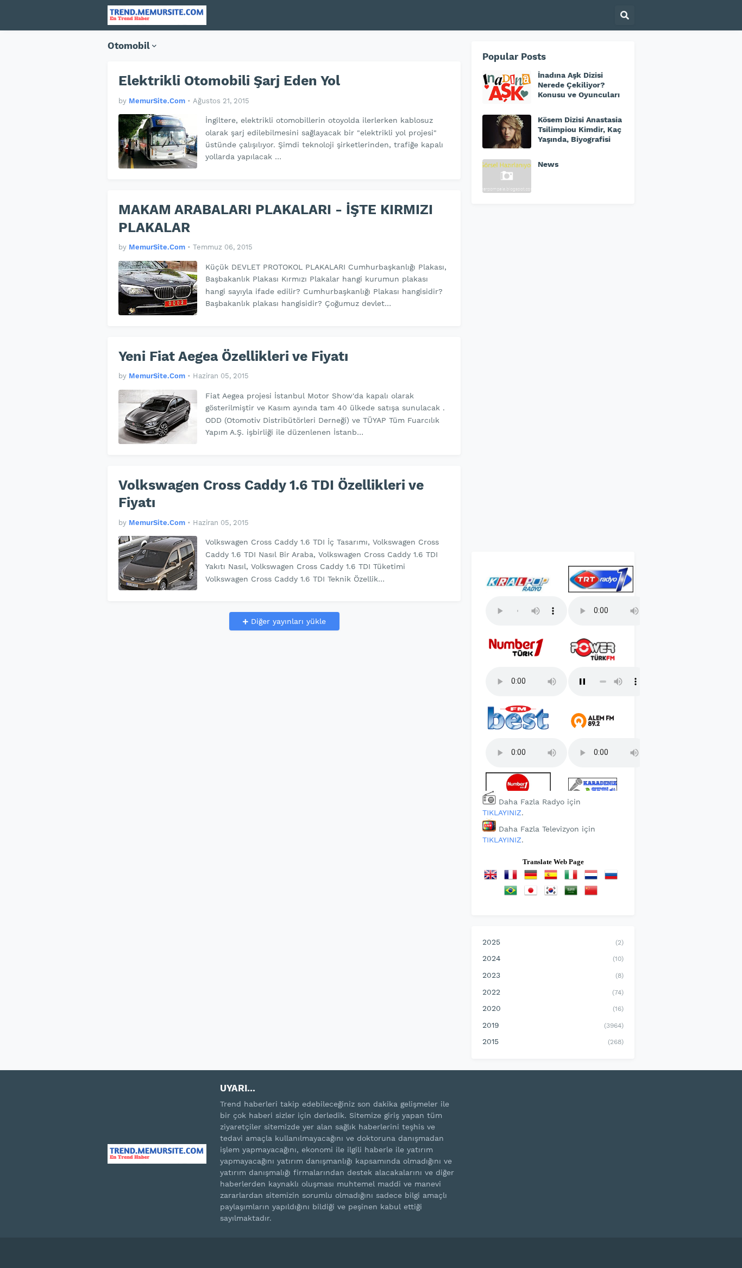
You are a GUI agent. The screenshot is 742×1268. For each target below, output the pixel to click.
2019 (553, 1025)
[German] (533, 878)
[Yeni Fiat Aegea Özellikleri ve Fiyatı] (157, 417)
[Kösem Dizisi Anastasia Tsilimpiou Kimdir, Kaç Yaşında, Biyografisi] (506, 131)
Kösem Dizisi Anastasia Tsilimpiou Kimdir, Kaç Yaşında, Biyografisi (580, 129)
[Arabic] (573, 894)
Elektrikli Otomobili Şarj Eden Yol (229, 81)
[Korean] (553, 894)
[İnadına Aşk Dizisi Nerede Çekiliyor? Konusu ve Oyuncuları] (506, 87)
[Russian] (613, 878)
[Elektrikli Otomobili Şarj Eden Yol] (157, 141)
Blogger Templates (224, 1245)
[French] (512, 878)
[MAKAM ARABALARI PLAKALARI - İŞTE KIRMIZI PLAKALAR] (157, 288)
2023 (553, 975)
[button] (624, 15)
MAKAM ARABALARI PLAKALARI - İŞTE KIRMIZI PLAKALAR (275, 218)
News (548, 164)
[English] (492, 878)
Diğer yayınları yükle (287, 621)
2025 (553, 942)
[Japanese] (533, 894)
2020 (553, 1008)
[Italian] (573, 878)
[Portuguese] (512, 894)
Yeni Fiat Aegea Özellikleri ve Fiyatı (233, 356)
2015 (553, 1041)
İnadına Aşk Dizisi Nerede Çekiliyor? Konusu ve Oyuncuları (579, 85)
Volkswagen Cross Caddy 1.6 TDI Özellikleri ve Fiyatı (271, 494)
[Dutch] (593, 878)
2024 (553, 958)
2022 (553, 992)
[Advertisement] (552, 378)
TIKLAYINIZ (501, 812)
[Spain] (553, 878)
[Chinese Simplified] (593, 894)
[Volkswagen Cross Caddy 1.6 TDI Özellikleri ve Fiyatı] (157, 563)
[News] (506, 176)
